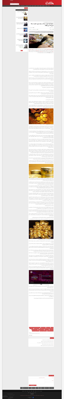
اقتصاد (38, 5)
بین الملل (43, 5)
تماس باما (33, 392)
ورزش (32, 5)
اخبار (48, 5)
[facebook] (29, 335)
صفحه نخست (51, 5)
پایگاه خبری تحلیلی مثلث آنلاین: (49, 49)
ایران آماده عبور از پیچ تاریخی (20, 28)
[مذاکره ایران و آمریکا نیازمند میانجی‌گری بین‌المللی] (25, 41)
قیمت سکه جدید (51, 329)
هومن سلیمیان (21, 47)
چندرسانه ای (27, 5)
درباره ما (35, 392)
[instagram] (12, 0)
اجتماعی (35, 5)
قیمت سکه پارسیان (47, 329)
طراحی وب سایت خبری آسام (30, 397)
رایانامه (52, 380)
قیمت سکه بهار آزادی (43, 327)
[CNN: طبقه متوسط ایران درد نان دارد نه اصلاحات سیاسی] (25, 18)
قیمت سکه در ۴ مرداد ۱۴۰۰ (41, 329)
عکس (30, 5)
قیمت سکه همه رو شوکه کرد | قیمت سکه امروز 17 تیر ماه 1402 (47, 341)
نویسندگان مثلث (23, 5)
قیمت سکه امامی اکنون (36, 328)
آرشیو (21, 50)
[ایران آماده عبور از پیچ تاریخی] (25, 30)
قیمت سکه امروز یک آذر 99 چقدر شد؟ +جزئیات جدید (34, 327)
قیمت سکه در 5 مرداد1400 (34, 329)
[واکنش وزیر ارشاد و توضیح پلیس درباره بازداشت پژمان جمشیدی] (25, 24)
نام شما (52, 377)
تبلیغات (19, 5)
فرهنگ (40, 5)
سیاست (46, 5)
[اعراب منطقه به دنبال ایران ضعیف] (25, 13)
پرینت (32, 29)
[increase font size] (30, 29)
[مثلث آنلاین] (50, 3)
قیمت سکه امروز (31, 328)
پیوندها (30, 392)
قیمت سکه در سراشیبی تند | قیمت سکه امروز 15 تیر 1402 (47, 344)
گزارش (26, 9)
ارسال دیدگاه (32, 385)
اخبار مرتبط (52, 338)
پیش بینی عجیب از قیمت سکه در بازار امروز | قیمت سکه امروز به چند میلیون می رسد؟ (45, 342)
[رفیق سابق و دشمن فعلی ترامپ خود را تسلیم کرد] (25, 35)
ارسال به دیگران (35, 29)
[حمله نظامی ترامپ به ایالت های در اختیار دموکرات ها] (25, 46)
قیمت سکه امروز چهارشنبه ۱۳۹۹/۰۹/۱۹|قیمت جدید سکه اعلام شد (46, 328)
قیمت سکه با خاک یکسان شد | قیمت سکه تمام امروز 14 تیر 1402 (47, 345)
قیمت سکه (31, 49)
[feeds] (10, 0)
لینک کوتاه (30, 332)
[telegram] (11, 0)
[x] (30, 335)
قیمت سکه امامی (48, 327)
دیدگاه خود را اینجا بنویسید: (42, 377)
